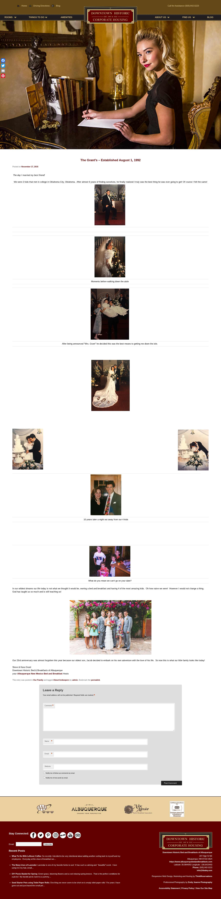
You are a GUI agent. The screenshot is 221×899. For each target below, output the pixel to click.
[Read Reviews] (78, 835)
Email (48, 753)
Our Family (38, 680)
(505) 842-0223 (192, 6)
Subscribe (48, 844)
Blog (58, 6)
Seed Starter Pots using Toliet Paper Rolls (30, 883)
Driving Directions (41, 6)
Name (48, 741)
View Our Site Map (204, 888)
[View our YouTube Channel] (70, 835)
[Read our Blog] (63, 835)
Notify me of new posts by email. (57, 778)
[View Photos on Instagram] (55, 835)
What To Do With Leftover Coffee (26, 856)
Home (24, 6)
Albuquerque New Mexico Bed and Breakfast (39, 673)
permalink (95, 680)
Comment (49, 705)
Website (48, 766)
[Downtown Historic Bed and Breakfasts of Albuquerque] (110, 17)
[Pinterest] (3, 75)
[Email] (3, 70)
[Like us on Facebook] (33, 835)
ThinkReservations (203, 876)
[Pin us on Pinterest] (48, 835)
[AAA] (45, 809)
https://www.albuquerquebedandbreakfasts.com (190, 862)
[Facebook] (3, 60)
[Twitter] (3, 65)
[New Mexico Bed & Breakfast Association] (138, 809)
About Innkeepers (61, 680)
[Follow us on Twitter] (41, 835)
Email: (12, 844)
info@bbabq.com (204, 870)
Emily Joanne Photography (200, 882)
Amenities (66, 17)
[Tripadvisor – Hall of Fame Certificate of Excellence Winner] (177, 809)
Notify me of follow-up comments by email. (60, 773)
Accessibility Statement (169, 888)
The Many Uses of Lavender (24, 865)
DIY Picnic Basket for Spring (24, 874)
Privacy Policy (187, 888)
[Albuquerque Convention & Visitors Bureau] (89, 809)
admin (75, 680)
